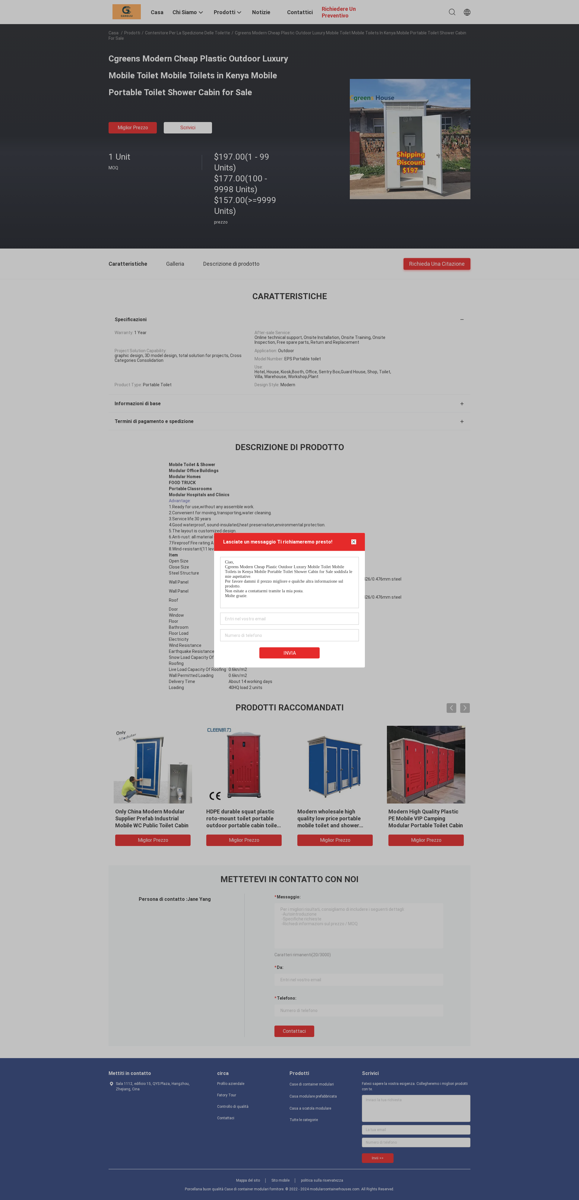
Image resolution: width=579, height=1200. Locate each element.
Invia (289, 653)
